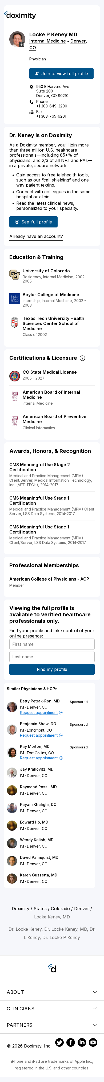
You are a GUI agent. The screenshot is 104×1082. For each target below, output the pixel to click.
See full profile (36, 223)
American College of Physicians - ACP (49, 579)
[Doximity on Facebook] (70, 1043)
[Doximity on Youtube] (93, 1043)
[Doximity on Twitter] (59, 1043)
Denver (78, 41)
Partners (19, 1025)
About (15, 992)
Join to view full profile (64, 73)
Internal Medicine (47, 41)
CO (32, 47)
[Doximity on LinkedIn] (82, 1043)
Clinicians (20, 1008)
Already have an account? (36, 236)
